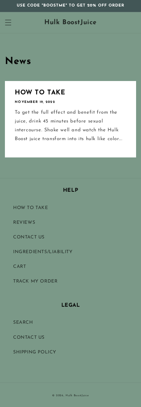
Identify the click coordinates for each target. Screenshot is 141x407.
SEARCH (23, 322)
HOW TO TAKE (40, 93)
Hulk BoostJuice (77, 395)
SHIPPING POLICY (34, 352)
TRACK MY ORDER (35, 281)
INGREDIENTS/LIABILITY (43, 252)
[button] (8, 22)
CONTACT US (29, 237)
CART (19, 266)
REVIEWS (24, 222)
